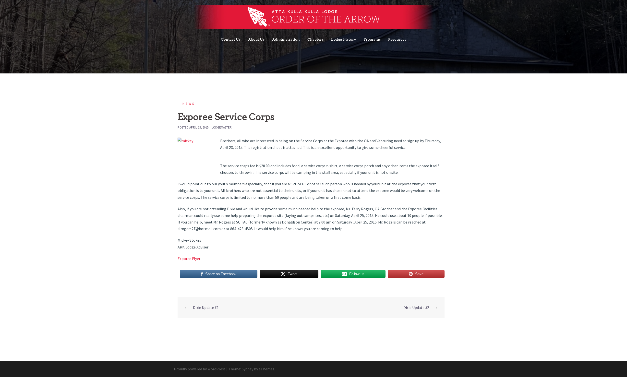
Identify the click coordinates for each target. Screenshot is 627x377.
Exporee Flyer (189, 258)
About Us (256, 39)
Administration (286, 39)
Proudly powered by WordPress (200, 368)
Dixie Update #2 (416, 307)
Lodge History (343, 39)
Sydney (247, 368)
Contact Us (231, 39)
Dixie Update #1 (206, 307)
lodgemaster (222, 127)
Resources (397, 39)
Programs (372, 39)
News (188, 104)
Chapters (315, 39)
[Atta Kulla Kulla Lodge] (313, 18)
